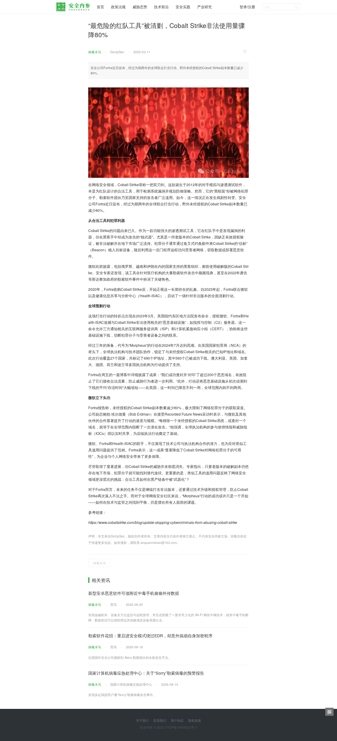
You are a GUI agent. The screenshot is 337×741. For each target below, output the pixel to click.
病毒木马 (94, 52)
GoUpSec (117, 52)
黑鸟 (113, 604)
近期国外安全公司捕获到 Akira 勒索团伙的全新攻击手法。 (129, 657)
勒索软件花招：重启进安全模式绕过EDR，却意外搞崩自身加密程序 (150, 635)
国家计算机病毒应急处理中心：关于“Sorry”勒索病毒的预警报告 (146, 673)
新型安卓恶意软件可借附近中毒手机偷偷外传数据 (133, 593)
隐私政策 (194, 720)
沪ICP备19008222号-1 (181, 727)
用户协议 (177, 720)
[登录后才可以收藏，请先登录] (246, 51)
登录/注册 (247, 6)
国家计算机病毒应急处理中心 (131, 684)
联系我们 (159, 720)
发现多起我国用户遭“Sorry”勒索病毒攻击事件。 (122, 694)
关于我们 (142, 720)
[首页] (73, 5)
